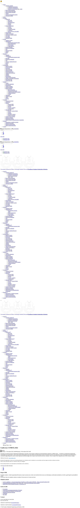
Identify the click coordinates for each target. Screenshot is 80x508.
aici (3, 465)
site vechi (2, 136)
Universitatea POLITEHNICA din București (12, 491)
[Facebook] (3, 132)
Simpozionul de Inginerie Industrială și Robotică (12, 490)
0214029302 (16, 128)
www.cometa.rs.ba (12, 458)
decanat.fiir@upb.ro (15, 502)
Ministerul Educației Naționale (9, 492)
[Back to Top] (1, 1)
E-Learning (5, 489)
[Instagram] (3, 134)
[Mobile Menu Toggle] (1, 155)
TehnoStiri (5, 493)
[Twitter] (3, 133)
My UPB (5, 494)
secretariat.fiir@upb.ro (16, 504)
